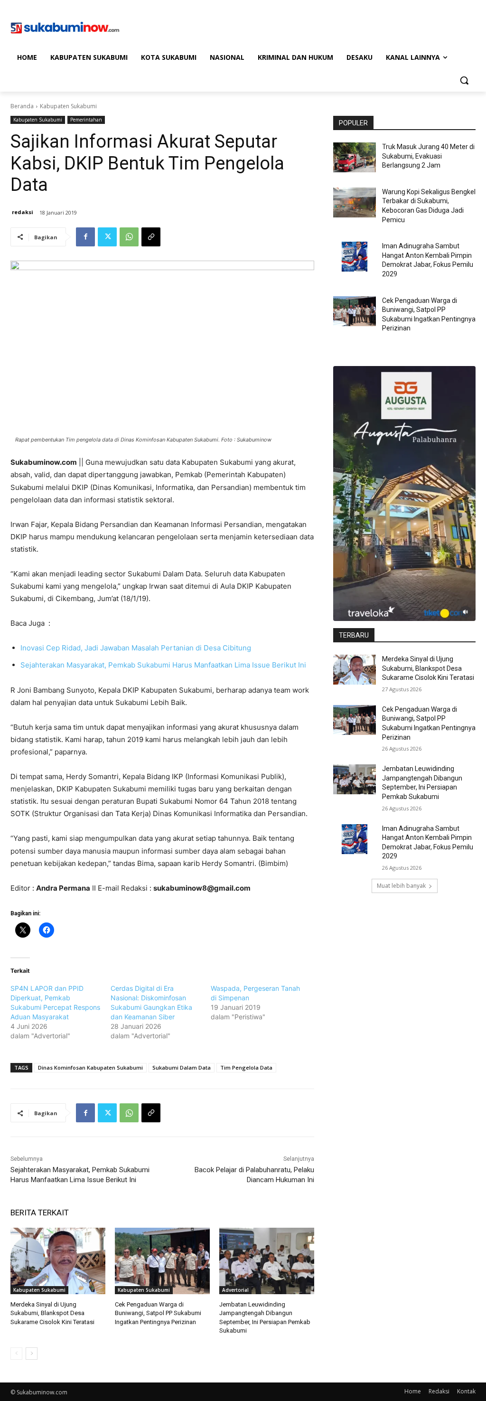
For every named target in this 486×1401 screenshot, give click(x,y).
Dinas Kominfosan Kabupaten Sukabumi (90, 1067)
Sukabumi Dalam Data (181, 1067)
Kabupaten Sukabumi (68, 106)
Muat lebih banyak (401, 886)
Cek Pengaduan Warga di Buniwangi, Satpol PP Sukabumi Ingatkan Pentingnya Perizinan (158, 1313)
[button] (464, 80)
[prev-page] (16, 1353)
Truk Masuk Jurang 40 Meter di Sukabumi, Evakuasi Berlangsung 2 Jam (428, 156)
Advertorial (235, 1290)
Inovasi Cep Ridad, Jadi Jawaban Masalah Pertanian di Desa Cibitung (135, 647)
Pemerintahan (86, 119)
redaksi (22, 212)
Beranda (22, 106)
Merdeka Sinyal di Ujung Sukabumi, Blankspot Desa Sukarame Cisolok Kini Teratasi (52, 1313)
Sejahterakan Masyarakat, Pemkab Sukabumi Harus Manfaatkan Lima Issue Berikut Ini (163, 664)
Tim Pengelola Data (246, 1067)
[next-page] (31, 1353)
